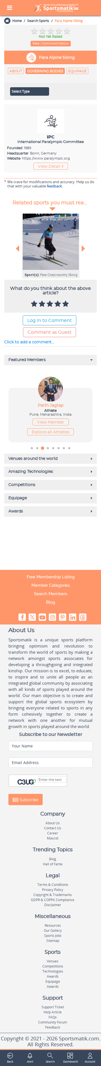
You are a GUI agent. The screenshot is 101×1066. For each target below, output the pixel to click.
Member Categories (50, 585)
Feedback (52, 1027)
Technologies (52, 971)
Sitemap (52, 940)
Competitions (52, 966)
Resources (53, 925)
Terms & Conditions (52, 884)
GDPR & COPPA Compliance (52, 899)
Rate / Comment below (51, 43)
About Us (52, 823)
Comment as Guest (49, 332)
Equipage (77, 71)
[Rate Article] (66, 304)
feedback (54, 186)
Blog (50, 602)
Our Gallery (53, 930)
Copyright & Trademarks (52, 894)
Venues (52, 961)
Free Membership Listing (51, 576)
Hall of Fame (53, 864)
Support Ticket (53, 1007)
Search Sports (38, 20)
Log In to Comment (49, 320)
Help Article (52, 1012)
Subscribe (28, 799)
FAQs (53, 1017)
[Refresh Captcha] (34, 781)
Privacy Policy (52, 889)
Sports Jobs (52, 935)
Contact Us (52, 828)
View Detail (49, 167)
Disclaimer (52, 904)
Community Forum (52, 1022)
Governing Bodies (45, 71)
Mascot (52, 838)
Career (52, 833)
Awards (53, 976)
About (16, 71)
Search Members (50, 593)
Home (17, 20)
